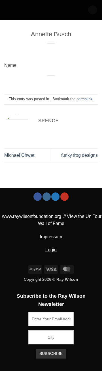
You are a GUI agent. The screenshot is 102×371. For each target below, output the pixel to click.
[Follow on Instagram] (46, 196)
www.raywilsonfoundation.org (31, 216)
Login (51, 249)
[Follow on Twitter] (55, 196)
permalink (84, 99)
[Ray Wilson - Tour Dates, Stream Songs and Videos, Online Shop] (28, 10)
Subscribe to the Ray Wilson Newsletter (51, 300)
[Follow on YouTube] (64, 196)
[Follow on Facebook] (37, 196)
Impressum (51, 236)
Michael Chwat (19, 155)
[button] (92, 10)
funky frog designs (79, 155)
